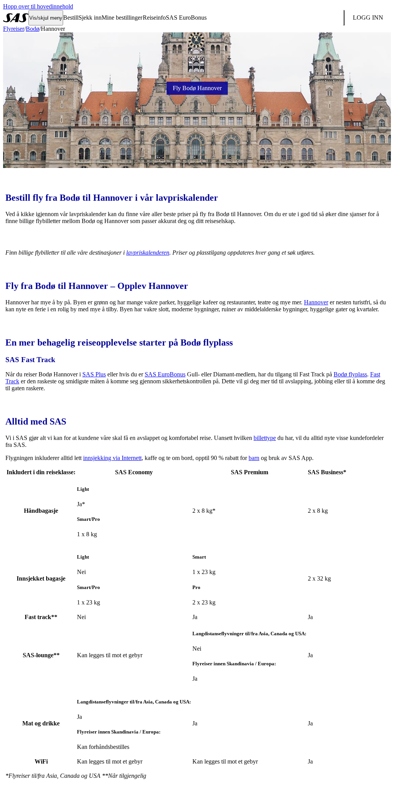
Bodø (32, 28)
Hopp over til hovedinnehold (38, 6)
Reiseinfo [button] (154, 17)
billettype (265, 438)
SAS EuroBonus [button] (186, 17)
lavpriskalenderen (147, 252)
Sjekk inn (90, 17)
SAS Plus (94, 374)
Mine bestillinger (122, 17)
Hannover (316, 302)
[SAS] (15, 17)
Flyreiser (13, 28)
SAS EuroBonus (165, 374)
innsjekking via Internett (112, 458)
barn (254, 458)
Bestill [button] (70, 17)
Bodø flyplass (350, 374)
